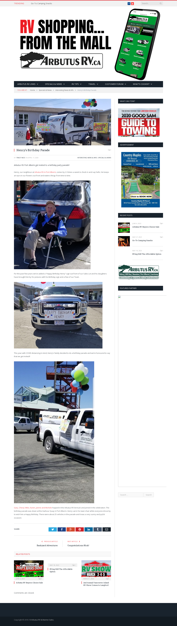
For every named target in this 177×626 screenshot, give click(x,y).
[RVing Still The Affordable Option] (62, 563)
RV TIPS (75, 84)
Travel (91, 84)
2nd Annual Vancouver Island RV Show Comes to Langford (96, 583)
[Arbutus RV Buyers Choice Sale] (29, 570)
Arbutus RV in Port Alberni (45, 172)
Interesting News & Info (87, 158)
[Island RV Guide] (88, 43)
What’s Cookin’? (141, 84)
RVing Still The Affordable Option (146, 254)
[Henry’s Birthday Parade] (62, 122)
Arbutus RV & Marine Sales (42, 620)
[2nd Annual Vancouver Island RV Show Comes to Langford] (96, 570)
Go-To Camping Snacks (41, 3)
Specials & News (53, 84)
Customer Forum (114, 84)
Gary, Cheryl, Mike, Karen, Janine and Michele (33, 507)
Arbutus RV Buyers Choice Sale (29, 582)
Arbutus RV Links (26, 84)
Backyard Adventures (47, 545)
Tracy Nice (20, 158)
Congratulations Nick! (78, 545)
